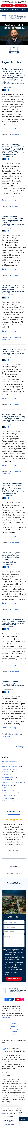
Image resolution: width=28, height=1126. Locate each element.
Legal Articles (4, 10)
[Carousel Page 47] (25, 858)
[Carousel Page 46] (24, 858)
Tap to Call (7, 6)
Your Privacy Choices (13, 1049)
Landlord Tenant (7, 795)
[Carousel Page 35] (16, 858)
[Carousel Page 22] (6, 858)
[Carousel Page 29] (11, 858)
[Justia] (14, 999)
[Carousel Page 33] (14, 858)
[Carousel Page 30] (12, 858)
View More (14, 866)
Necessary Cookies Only (9, 1121)
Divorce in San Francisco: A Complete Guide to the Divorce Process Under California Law (13, 487)
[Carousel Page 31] (13, 858)
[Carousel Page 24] (7, 858)
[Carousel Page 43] (22, 858)
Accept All (10, 1116)
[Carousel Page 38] (18, 858)
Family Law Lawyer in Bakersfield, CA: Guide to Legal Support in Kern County (12, 556)
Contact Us (14, 1034)
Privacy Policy (14, 1029)
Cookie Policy (8, 1051)
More (23, 10)
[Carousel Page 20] (4, 858)
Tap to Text (21, 6)
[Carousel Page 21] (5, 858)
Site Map (14, 1031)
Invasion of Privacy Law (9, 793)
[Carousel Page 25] (8, 858)
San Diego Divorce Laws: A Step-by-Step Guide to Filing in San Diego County (13, 416)
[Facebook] (6, 999)
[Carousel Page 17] (2, 858)
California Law (14, 134)
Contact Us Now (14, 978)
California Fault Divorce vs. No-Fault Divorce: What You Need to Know (13, 287)
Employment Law (8, 785)
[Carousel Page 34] (15, 858)
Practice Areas (14, 10)
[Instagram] (22, 999)
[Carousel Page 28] (10, 858)
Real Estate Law (7, 801)
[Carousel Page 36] (17, 858)
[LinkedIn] (10, 999)
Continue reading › (9, 128)
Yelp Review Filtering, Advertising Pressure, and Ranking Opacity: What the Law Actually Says (13, 148)
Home (14, 1023)
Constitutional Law (8, 777)
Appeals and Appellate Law (11, 766)
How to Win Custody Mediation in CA (10, 683)
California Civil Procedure (10, 769)
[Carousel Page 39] (19, 858)
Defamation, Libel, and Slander (12, 782)
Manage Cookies (19, 1051)
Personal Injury (7, 798)
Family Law (6, 339)
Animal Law (6, 764)
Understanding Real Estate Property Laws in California (13, 620)
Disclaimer (14, 1026)
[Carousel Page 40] (20, 858)
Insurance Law (7, 790)
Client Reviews (14, 811)
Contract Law (6, 780)
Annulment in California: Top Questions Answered (14, 350)
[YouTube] (18, 999)
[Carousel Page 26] (9, 858)
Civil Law (5, 774)
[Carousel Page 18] (3, 858)
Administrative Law (8, 761)
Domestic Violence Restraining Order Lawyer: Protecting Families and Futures (13, 219)
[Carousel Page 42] (21, 858)
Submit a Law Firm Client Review (14, 873)
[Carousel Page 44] (23, 858)
